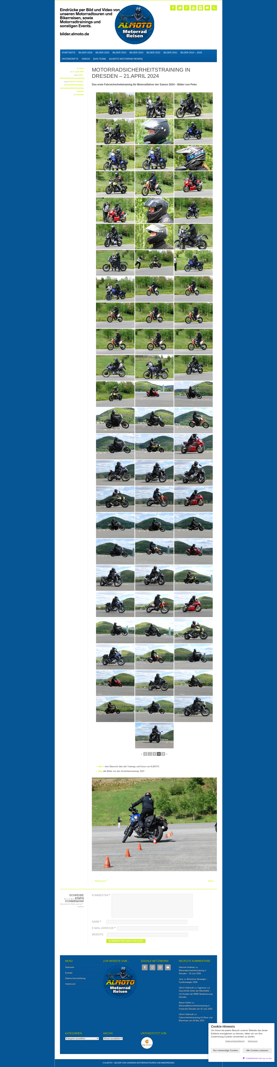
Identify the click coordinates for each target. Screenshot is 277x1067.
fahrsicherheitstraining (73, 85)
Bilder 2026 (85, 52)
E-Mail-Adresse (103, 928)
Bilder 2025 (102, 52)
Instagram (200, 7)
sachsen (80, 91)
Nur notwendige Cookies (225, 1050)
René (81, 68)
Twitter (179, 7)
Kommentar (101, 895)
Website (98, 934)
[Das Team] (99, 58)
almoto (72, 81)
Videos (86, 58)
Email (207, 7)
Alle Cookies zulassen (257, 1050)
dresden (79, 81)
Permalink (79, 95)
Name (96, 921)
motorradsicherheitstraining (72, 88)
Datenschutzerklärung (75, 978)
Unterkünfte (70, 58)
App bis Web (267, 1058)
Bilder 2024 (119, 52)
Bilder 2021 (170, 52)
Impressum (70, 984)
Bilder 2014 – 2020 (191, 52)
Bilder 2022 (153, 52)
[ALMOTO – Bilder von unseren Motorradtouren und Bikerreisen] (107, 44)
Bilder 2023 (136, 52)
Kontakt (68, 973)
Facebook (173, 7)
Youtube (193, 7)
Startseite (68, 52)
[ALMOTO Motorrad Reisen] (126, 58)
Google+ (186, 7)
